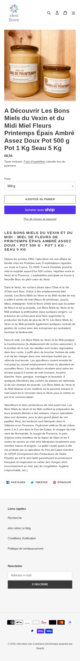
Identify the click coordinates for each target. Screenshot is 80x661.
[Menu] (73, 13)
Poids (7, 178)
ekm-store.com (24, 644)
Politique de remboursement (25, 548)
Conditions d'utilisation (22, 538)
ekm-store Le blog (19, 528)
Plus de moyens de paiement (40, 219)
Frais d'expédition (34, 161)
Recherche (15, 517)
